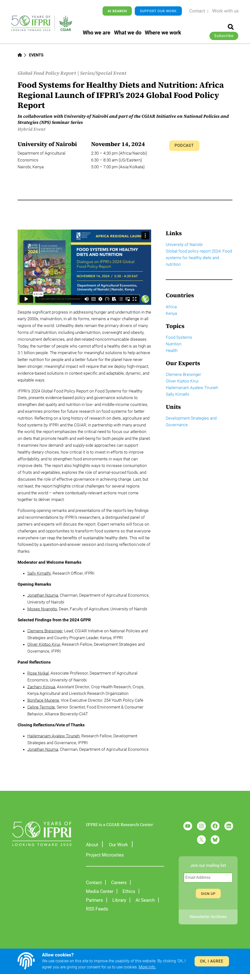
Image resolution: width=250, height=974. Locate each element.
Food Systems (179, 337)
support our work (158, 11)
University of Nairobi (184, 244)
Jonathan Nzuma (42, 595)
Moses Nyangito (42, 608)
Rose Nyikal (38, 673)
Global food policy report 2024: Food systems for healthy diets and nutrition (199, 258)
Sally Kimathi (39, 573)
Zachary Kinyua (41, 686)
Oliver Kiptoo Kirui (43, 644)
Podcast (184, 145)
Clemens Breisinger (44, 630)
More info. (147, 967)
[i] (231, 26)
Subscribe (223, 36)
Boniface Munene (43, 700)
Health (171, 350)
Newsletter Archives (208, 916)
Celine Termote (41, 707)
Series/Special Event (103, 73)
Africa (171, 307)
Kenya (171, 313)
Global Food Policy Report (47, 73)
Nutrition (173, 344)
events (36, 55)
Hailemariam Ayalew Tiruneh (53, 735)
